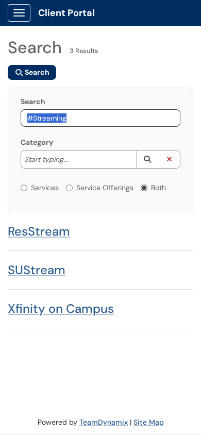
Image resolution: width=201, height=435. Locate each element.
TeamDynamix (103, 422)
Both (158, 187)
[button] (147, 159)
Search (33, 101)
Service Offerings (104, 187)
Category (37, 142)
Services (45, 187)
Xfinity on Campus (61, 308)
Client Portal (66, 13)
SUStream (36, 270)
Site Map (148, 422)
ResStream (39, 231)
